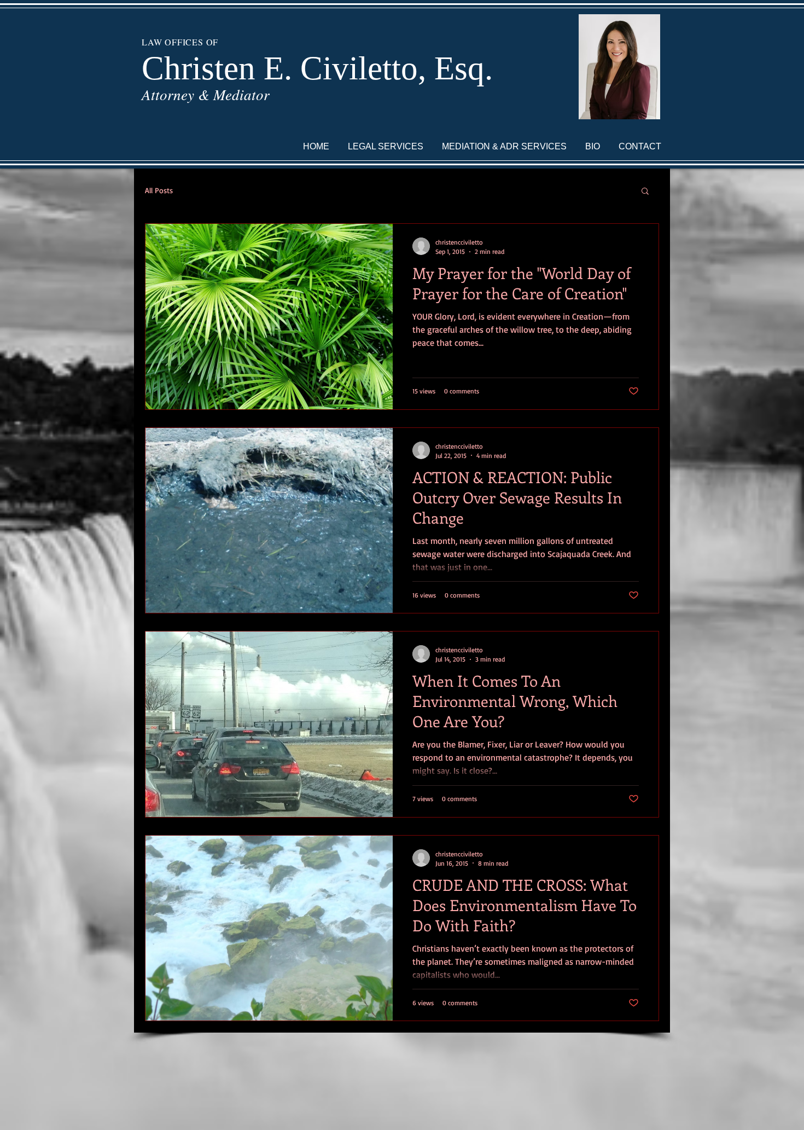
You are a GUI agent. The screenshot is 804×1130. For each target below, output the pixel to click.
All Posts (159, 190)
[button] (645, 192)
